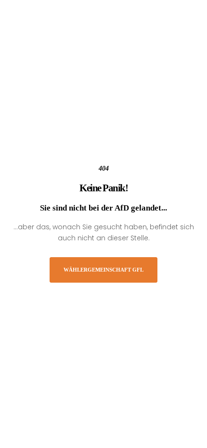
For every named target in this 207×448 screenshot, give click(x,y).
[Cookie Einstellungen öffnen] (17, 435)
